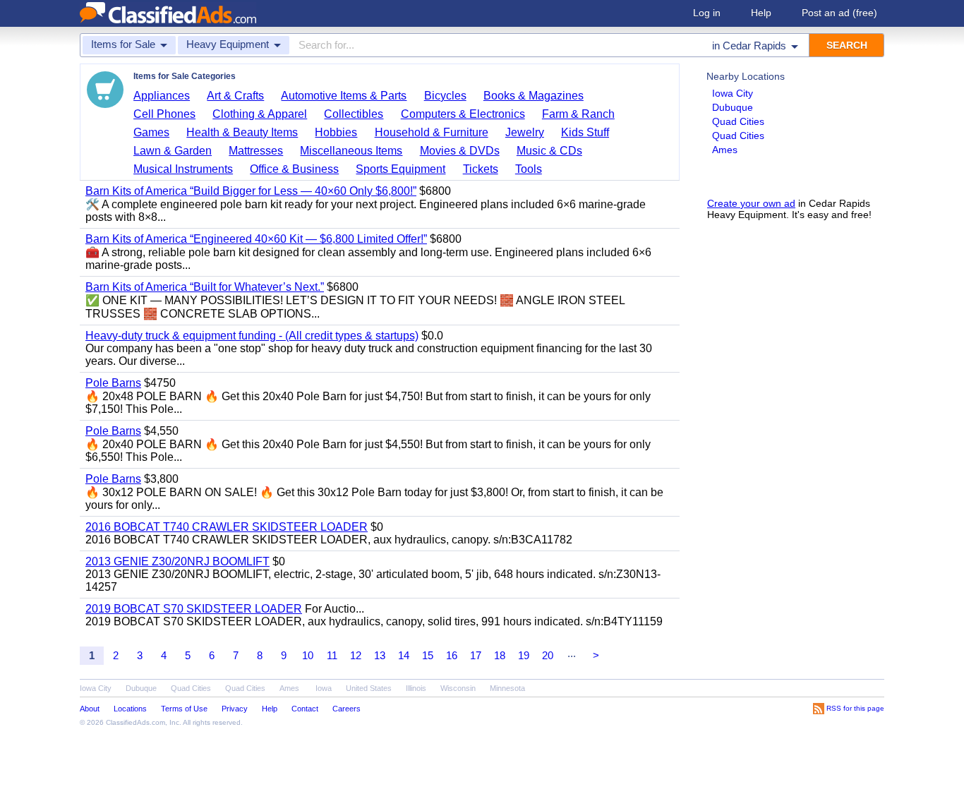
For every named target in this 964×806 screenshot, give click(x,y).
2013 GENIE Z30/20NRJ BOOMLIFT (177, 561)
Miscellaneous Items (351, 151)
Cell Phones (164, 114)
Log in (707, 12)
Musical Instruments (183, 169)
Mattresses (256, 151)
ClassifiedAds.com (135, 722)
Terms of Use (184, 708)
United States (369, 688)
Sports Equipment (400, 169)
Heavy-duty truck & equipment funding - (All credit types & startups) (251, 336)
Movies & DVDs (460, 151)
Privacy (235, 708)
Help (761, 12)
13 (379, 655)
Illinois (416, 688)
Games (151, 132)
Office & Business (294, 169)
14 (403, 655)
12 (355, 655)
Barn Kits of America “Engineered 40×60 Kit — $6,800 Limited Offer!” (256, 239)
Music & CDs (549, 151)
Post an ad (839, 12)
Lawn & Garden (172, 151)
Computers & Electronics (463, 114)
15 (427, 655)
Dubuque (732, 107)
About (90, 708)
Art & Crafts (235, 96)
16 (451, 655)
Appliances (161, 96)
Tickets (480, 169)
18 (499, 655)
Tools (528, 169)
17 (475, 655)
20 (547, 655)
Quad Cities (738, 121)
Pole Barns (113, 383)
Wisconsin (458, 688)
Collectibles (353, 114)
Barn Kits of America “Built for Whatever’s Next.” (204, 287)
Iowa (323, 688)
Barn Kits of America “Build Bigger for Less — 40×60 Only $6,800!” (250, 191)
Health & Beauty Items (242, 132)
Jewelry (524, 132)
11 (332, 655)
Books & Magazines (533, 96)
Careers (346, 708)
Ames (724, 149)
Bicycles (445, 96)
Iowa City (732, 93)
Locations (130, 708)
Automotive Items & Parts (343, 96)
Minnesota (507, 688)
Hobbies (336, 132)
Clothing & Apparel (259, 114)
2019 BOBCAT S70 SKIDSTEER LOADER (193, 609)
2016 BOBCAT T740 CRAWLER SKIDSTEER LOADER (226, 527)
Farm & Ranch (578, 114)
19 (523, 655)
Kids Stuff (585, 132)
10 (307, 655)
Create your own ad (751, 203)
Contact (304, 708)
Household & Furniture (431, 132)
